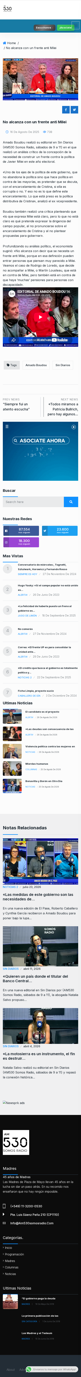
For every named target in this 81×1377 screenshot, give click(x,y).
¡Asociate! (66, 27)
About (11, 1370)
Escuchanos (43, 27)
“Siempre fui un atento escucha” (16, 404)
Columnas (31, 769)
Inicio (8, 1248)
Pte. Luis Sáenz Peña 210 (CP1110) (34, 1215)
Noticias (30, 752)
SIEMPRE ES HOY (27, 574)
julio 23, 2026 (32, 887)
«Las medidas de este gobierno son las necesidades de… (38, 896)
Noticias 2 (25, 677)
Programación (14, 1254)
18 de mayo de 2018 (44, 1304)
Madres (10, 1261)
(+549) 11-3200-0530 (26, 1206)
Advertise (25, 1370)
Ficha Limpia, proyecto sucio (36, 690)
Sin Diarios (63, 365)
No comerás (25, 628)
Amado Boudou (36, 365)
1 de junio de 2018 (51, 1321)
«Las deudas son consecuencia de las (49, 729)
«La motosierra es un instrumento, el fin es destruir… (39, 1056)
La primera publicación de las (40, 1315)
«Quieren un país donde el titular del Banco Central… (35, 978)
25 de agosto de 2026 (51, 769)
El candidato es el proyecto (42, 711)
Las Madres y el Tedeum (37, 1333)
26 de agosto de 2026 (47, 717)
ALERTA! (23, 594)
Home (11, 43)
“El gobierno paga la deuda (38, 1298)
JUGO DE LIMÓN (27, 615)
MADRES (26, 1304)
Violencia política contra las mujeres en (50, 746)
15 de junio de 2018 (44, 1339)
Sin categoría (29, 1321)
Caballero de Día (29, 695)
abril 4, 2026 (31, 1046)
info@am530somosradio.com (31, 1223)
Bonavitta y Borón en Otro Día (43, 781)
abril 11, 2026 (31, 968)
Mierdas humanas (36, 763)
